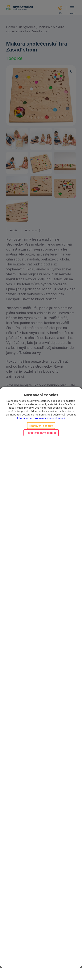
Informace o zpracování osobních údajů (41, 418)
